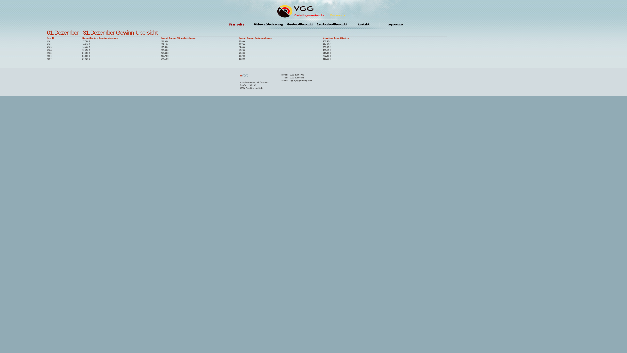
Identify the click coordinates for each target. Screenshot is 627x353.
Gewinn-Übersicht (300, 24)
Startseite (236, 24)
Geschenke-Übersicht (331, 24)
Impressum (395, 24)
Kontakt (363, 24)
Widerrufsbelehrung (268, 24)
